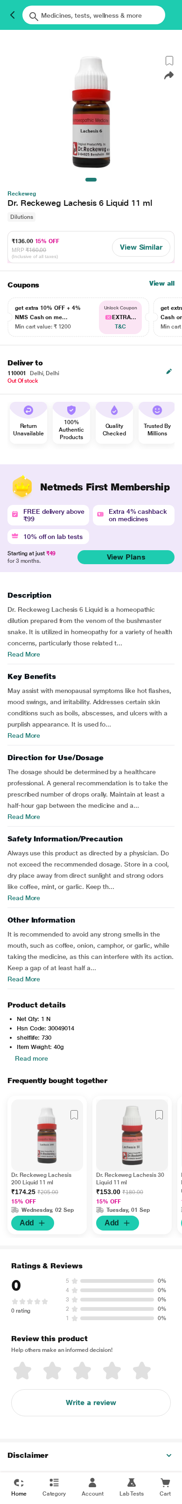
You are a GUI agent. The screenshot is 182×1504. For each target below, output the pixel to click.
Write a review (91, 1402)
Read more (31, 1058)
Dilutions (21, 217)
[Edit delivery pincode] (169, 371)
